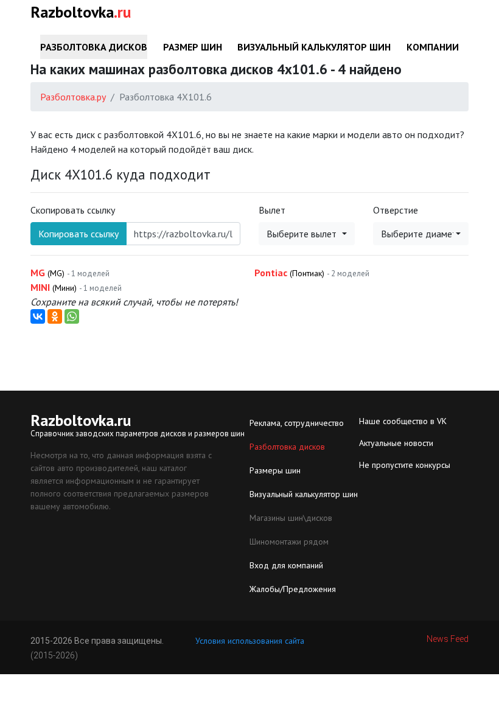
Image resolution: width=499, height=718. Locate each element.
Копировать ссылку (78, 234)
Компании (433, 47)
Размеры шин (275, 470)
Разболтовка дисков (93, 47)
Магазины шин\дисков (291, 517)
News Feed (448, 639)
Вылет (272, 210)
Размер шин (192, 47)
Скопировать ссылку (72, 210)
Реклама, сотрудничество (297, 422)
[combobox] (307, 233)
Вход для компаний (286, 565)
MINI (76, 287)
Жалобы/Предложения (293, 589)
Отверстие (395, 210)
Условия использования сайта (249, 640)
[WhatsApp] (72, 316)
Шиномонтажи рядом (289, 541)
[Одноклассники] (54, 316)
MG (70, 273)
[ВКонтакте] (37, 316)
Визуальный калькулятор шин (314, 47)
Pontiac (311, 273)
